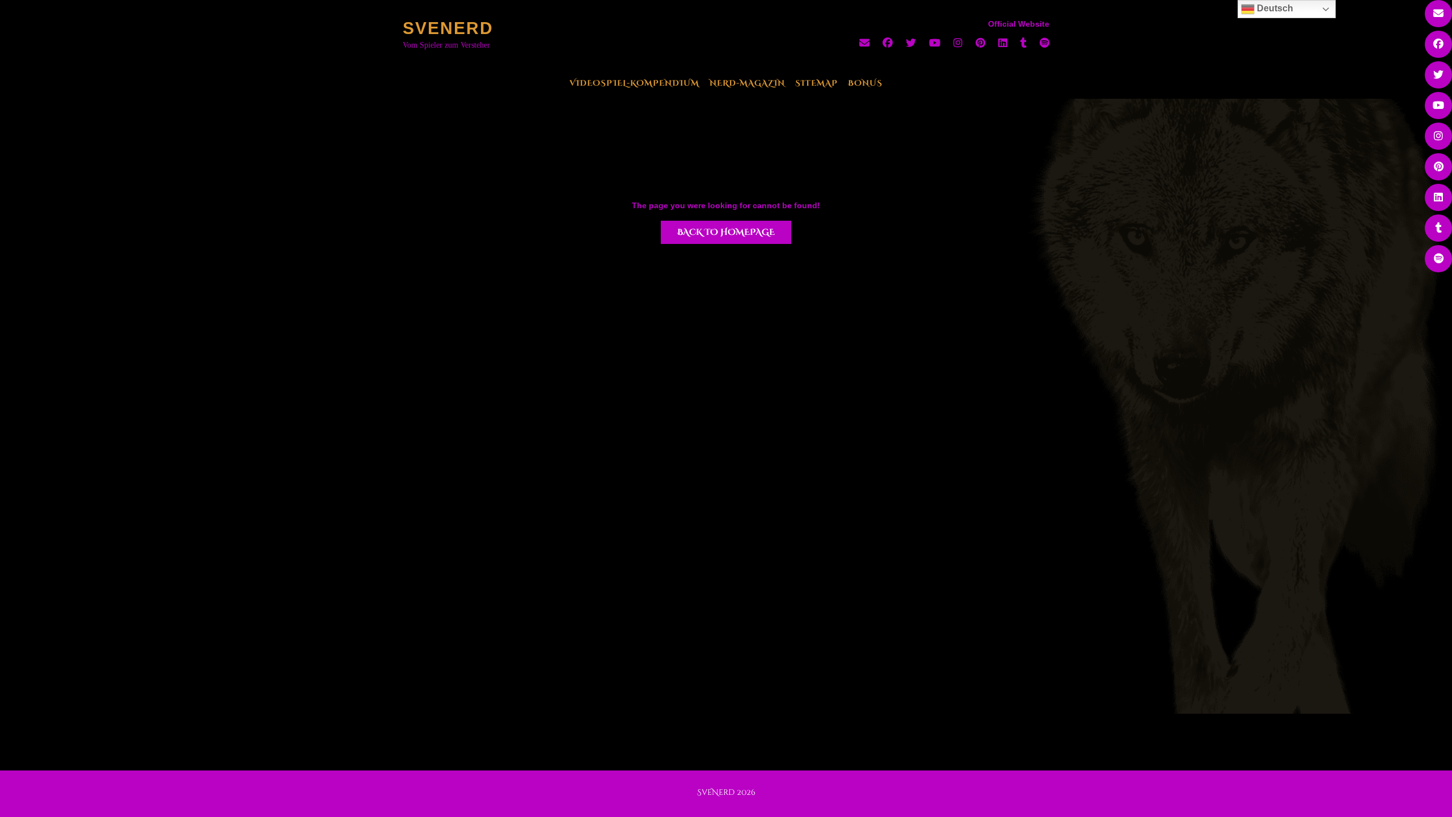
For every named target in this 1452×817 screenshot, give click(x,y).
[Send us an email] (864, 43)
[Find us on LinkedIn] (1002, 43)
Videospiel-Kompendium (634, 83)
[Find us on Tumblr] (1023, 43)
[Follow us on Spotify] (1044, 43)
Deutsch (1274, 8)
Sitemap (816, 83)
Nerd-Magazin (747, 83)
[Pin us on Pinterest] (980, 43)
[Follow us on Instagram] (958, 43)
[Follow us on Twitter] (911, 43)
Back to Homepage (726, 232)
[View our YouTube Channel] (934, 43)
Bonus (865, 83)
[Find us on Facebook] (888, 43)
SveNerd (448, 28)
